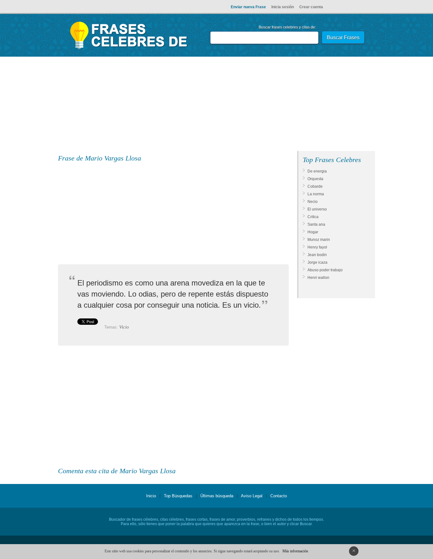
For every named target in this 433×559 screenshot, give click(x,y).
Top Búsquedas (178, 495)
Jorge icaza (317, 262)
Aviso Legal (251, 495)
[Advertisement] (216, 105)
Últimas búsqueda (216, 495)
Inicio (151, 495)
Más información (295, 551)
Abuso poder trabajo (325, 270)
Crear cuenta (311, 7)
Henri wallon (318, 277)
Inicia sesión (282, 7)
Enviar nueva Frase (248, 7)
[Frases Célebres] (129, 49)
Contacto (278, 495)
